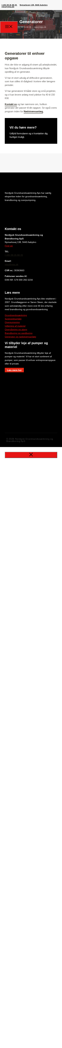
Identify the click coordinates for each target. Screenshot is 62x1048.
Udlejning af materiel (15, 326)
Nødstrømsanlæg (33, 111)
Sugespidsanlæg (13, 318)
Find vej (9, 246)
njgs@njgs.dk (8, 7)
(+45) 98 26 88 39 (9, 5)
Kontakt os (11, 104)
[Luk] (31, 455)
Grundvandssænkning (16, 315)
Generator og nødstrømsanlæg (20, 336)
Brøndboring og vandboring (18, 333)
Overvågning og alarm (16, 329)
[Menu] (9, 27)
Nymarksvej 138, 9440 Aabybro (34, 5)
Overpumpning (12, 322)
